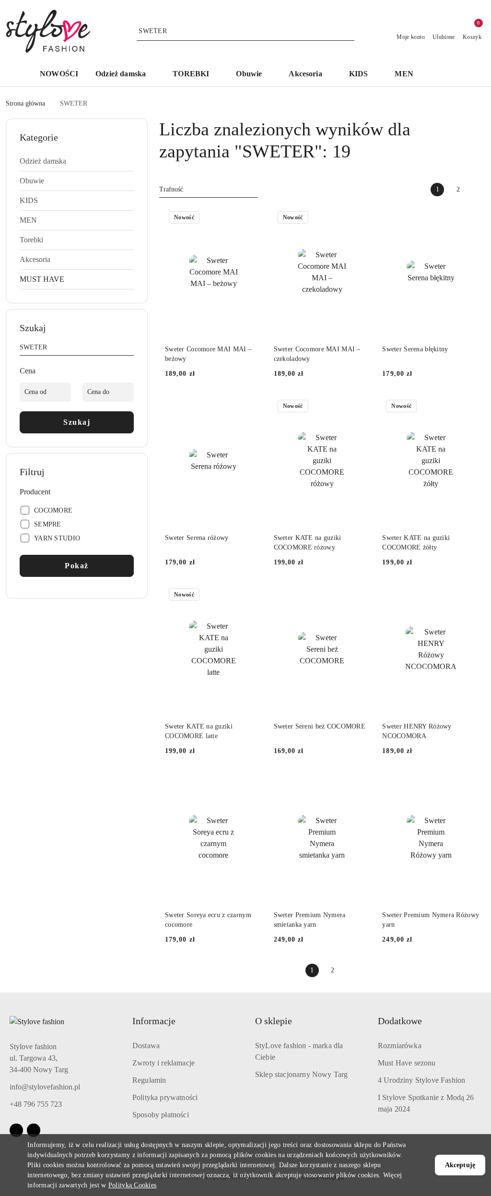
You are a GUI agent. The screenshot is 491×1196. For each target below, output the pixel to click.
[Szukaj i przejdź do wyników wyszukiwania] (348, 31)
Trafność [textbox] (171, 189)
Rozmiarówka (399, 1045)
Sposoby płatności (160, 1115)
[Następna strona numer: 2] (478, 189)
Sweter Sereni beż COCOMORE (319, 726)
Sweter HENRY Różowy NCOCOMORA (416, 731)
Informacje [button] (153, 1021)
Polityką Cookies (132, 1185)
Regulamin (149, 1080)
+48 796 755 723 (36, 1104)
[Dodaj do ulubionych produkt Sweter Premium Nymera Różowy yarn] (468, 784)
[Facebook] (16, 1130)
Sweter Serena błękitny (415, 349)
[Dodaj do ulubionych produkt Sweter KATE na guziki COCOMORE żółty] (468, 407)
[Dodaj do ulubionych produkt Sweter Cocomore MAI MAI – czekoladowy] (359, 218)
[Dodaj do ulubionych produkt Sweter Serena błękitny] (468, 218)
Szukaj (76, 422)
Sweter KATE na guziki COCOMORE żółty (416, 542)
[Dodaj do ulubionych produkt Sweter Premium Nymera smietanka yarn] (359, 784)
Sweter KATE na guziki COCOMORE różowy (307, 542)
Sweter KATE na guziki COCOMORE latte (199, 731)
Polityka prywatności (165, 1097)
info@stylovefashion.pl (45, 1087)
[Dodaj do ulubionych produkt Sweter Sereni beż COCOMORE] (359, 595)
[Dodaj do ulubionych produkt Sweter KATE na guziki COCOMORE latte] (251, 595)
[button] (125, 74)
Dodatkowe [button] (400, 1021)
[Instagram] (33, 1130)
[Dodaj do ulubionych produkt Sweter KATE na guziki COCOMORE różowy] (359, 407)
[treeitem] (77, 161)
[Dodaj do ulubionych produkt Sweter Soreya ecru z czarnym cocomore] (251, 784)
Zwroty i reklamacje (163, 1063)
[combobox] (208, 189)
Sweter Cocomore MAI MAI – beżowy (208, 354)
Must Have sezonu (407, 1063)
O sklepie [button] (273, 1021)
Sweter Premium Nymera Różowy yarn (430, 919)
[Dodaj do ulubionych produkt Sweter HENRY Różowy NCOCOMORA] (468, 595)
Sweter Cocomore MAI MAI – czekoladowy (317, 354)
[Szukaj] (130, 349)
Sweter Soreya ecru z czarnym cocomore (208, 919)
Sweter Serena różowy (197, 537)
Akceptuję (460, 1165)
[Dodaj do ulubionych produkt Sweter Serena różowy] (251, 407)
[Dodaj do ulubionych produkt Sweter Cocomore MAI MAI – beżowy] (251, 218)
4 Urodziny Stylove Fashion (421, 1080)
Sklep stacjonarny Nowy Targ (301, 1074)
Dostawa (146, 1045)
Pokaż (77, 566)
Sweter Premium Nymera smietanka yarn (310, 919)
